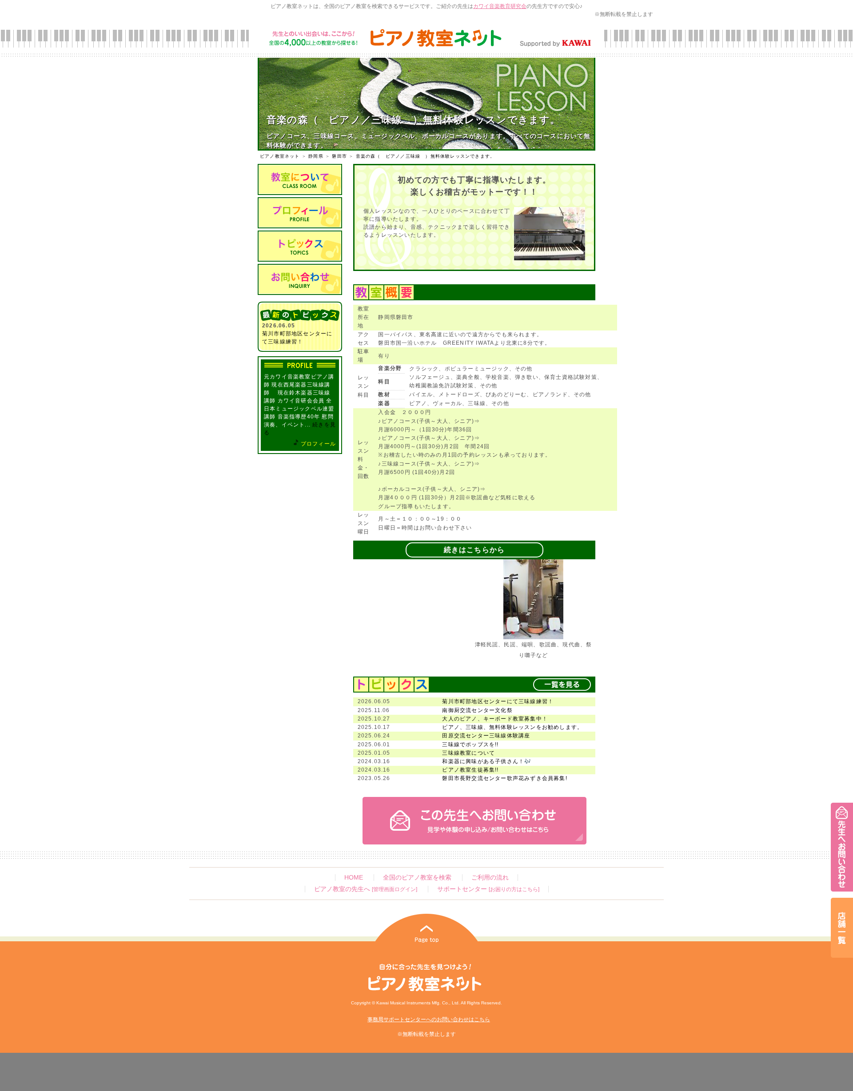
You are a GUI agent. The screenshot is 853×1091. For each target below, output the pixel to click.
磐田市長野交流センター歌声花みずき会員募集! (504, 778)
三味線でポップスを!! (470, 744)
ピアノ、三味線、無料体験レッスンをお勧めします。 (512, 727)
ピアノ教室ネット (280, 156)
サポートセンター (488, 889)
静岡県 (315, 156)
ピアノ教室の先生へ (365, 889)
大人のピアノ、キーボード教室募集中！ (495, 719)
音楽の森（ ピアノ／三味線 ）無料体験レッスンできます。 (425, 156)
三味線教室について (468, 753)
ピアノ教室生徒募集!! (470, 770)
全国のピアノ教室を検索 (417, 877)
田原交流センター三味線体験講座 (486, 736)
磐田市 (339, 156)
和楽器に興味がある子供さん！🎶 (486, 761)
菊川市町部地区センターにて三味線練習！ (498, 701)
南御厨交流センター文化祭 (477, 710)
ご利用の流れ (490, 877)
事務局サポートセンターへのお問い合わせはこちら (428, 1019)
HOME (353, 877)
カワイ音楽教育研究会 (499, 6)
